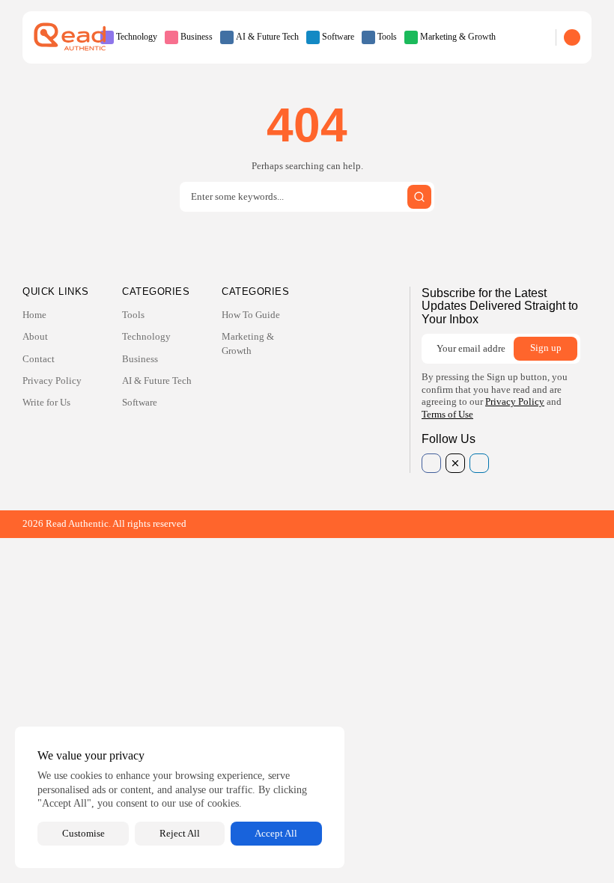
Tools (387, 36)
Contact (38, 358)
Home (34, 314)
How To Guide (251, 314)
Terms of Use (447, 414)
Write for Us (46, 402)
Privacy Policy (52, 380)
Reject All (179, 833)
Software (338, 36)
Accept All (276, 833)
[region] (179, 797)
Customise (83, 833)
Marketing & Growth (458, 36)
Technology (136, 36)
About (35, 336)
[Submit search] (419, 197)
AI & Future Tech (267, 36)
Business (196, 36)
